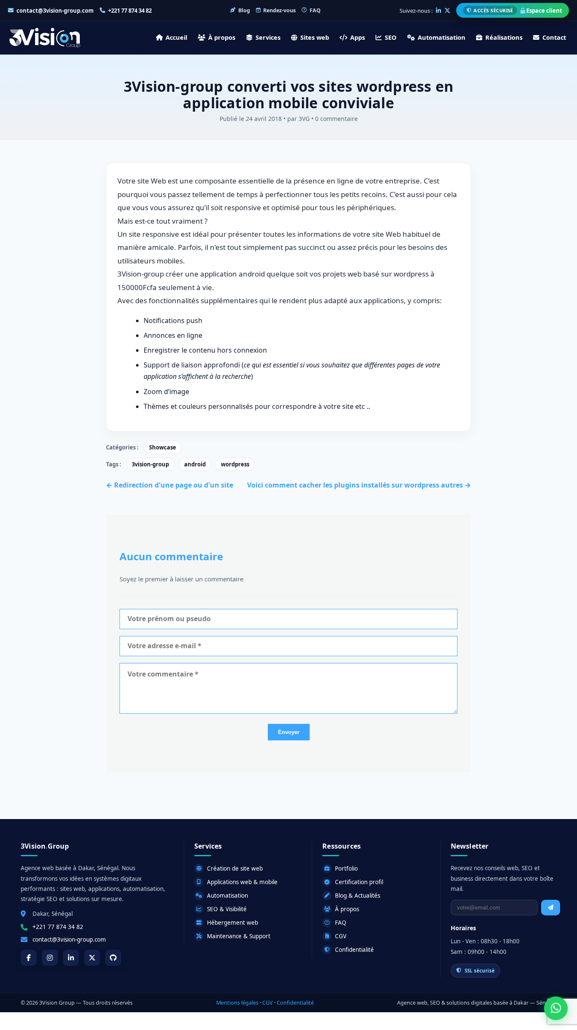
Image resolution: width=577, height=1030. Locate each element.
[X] (447, 11)
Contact (554, 37)
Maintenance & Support (238, 936)
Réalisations (504, 37)
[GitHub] (113, 958)
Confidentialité (354, 949)
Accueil (176, 37)
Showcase (162, 447)
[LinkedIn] (438, 11)
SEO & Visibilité (227, 909)
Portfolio (346, 868)
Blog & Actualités (357, 895)
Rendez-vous (279, 10)
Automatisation (441, 37)
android (195, 464)
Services (268, 37)
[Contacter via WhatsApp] (556, 1009)
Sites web (314, 37)
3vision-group (150, 464)
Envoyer (288, 732)
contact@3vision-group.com (55, 10)
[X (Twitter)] (92, 958)
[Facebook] (29, 958)
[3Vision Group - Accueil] (45, 37)
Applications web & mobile (242, 882)
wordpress (235, 464)
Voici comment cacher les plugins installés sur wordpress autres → (359, 485)
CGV (340, 936)
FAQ (315, 10)
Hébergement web (232, 922)
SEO (391, 37)
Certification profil (359, 882)
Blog (244, 10)
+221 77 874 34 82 (130, 10)
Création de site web (235, 868)
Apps (357, 37)
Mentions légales (237, 1002)
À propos (221, 37)
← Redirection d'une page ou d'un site (169, 485)
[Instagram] (50, 958)
